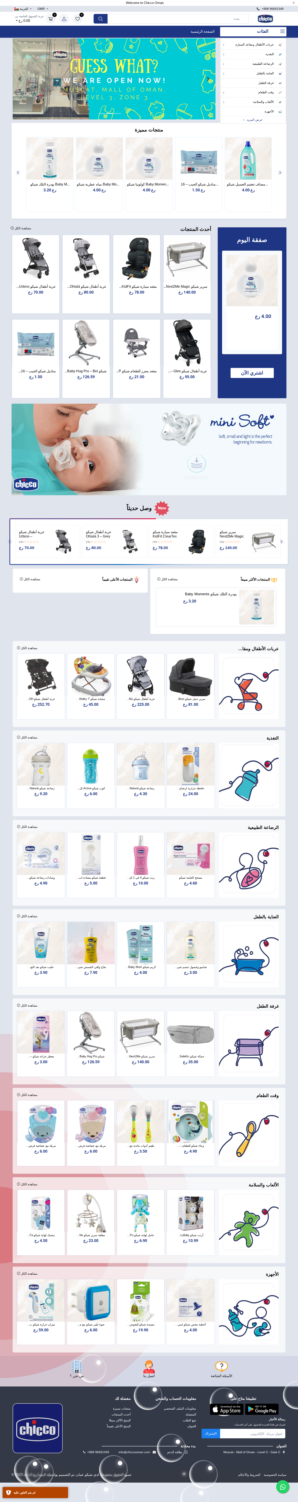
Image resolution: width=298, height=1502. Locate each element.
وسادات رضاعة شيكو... (41, 877)
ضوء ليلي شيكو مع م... (90, 1324)
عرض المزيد (254, 119)
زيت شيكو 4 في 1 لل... (141, 877)
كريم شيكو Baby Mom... (141, 967)
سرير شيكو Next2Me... (141, 1056)
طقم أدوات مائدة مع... (140, 1145)
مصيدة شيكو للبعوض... (140, 1324)
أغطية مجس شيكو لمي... (190, 1324)
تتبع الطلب (189, 1420)
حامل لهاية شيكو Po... (140, 1235)
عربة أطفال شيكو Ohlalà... (86, 286)
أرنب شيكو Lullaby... (190, 1235)
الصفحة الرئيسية (202, 31)
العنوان (191, 1426)
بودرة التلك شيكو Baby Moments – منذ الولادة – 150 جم (211, 594)
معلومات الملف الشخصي (180, 1408)
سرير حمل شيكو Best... (190, 699)
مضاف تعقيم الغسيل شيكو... (247, 184)
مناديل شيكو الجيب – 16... (199, 184)
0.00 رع (29, 18)
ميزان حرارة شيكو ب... (41, 1324)
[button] (20, 78)
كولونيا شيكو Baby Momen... (148, 184)
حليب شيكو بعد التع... (41, 967)
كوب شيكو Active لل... (91, 788)
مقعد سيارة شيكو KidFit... (138, 286)
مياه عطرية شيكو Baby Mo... (98, 184)
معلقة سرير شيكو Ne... (91, 1235)
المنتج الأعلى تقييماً (119, 1426)
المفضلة (191, 1414)
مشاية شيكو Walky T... (91, 699)
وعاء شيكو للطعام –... (190, 1145)
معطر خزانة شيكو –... (41, 1056)
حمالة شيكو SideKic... (190, 1056)
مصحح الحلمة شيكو (190, 877)
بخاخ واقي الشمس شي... (90, 967)
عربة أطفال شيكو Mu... (140, 699)
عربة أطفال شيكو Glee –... (187, 371)
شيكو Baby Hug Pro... (90, 1056)
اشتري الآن (252, 373)
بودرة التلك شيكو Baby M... (50, 184)
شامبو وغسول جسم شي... (190, 967)
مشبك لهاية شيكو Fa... (41, 1235)
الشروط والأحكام (249, 1474)
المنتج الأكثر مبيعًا (120, 1420)
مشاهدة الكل (23, 228)
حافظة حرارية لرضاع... (190, 788)
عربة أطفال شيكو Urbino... (36, 286)
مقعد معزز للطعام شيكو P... (136, 371)
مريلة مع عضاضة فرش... (91, 1145)
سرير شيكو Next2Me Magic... (185, 286)
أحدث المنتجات (121, 1414)
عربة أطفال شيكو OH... (40, 699)
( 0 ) (222, 542)
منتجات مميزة (122, 1408)
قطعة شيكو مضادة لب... (91, 877)
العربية (24, 8)
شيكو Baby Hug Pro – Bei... (85, 371)
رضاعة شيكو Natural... (140, 788)
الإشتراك (211, 1433)
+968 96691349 (272, 8)
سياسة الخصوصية (275, 1474)
